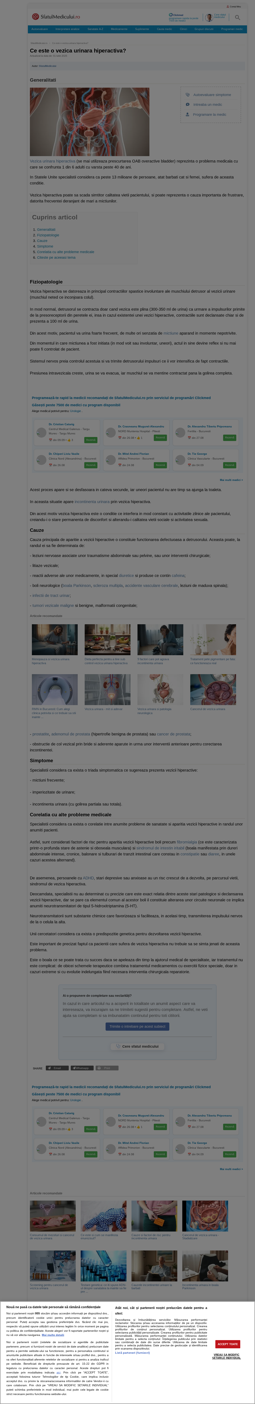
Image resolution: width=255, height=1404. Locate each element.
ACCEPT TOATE (228, 1344)
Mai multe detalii (53, 1335)
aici (59, 1372)
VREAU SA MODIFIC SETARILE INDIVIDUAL (226, 1356)
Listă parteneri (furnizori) (132, 1352)
